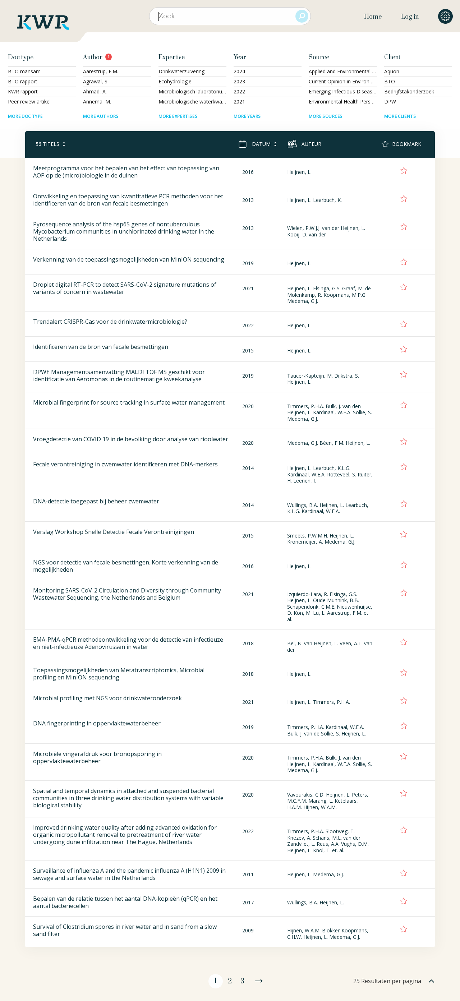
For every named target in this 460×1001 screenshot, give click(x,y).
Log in (410, 17)
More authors (101, 116)
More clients (400, 116)
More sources (325, 116)
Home (373, 17)
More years (247, 116)
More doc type (25, 116)
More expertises (177, 116)
